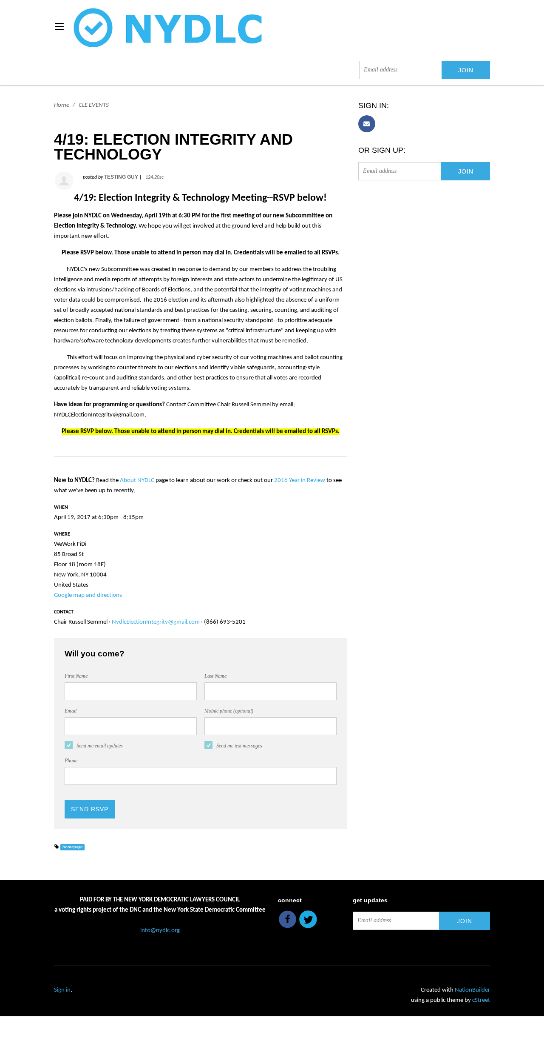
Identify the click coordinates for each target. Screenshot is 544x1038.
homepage (72, 847)
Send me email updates (99, 746)
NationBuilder (472, 990)
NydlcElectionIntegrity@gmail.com (156, 622)
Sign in (62, 990)
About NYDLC (137, 480)
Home (61, 105)
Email (70, 711)
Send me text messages (239, 746)
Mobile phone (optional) (228, 711)
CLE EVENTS (94, 105)
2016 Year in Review (299, 480)
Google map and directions (88, 595)
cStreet (481, 1000)
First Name (76, 676)
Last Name (215, 676)
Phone (71, 761)
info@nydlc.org (160, 930)
